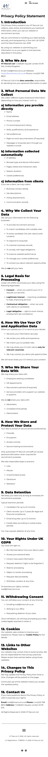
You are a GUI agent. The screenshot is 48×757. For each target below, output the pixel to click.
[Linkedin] (26, 750)
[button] (26, 3)
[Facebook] (22, 750)
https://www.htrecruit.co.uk (13, 73)
